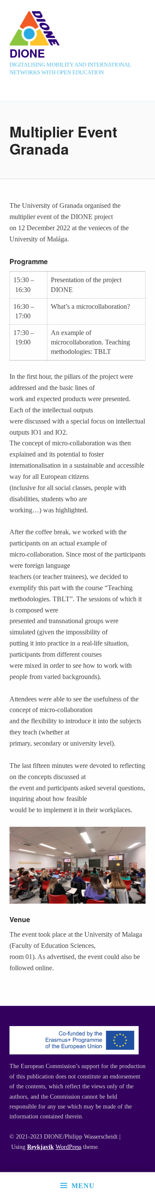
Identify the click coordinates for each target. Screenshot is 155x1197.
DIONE (27, 53)
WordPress (68, 1146)
